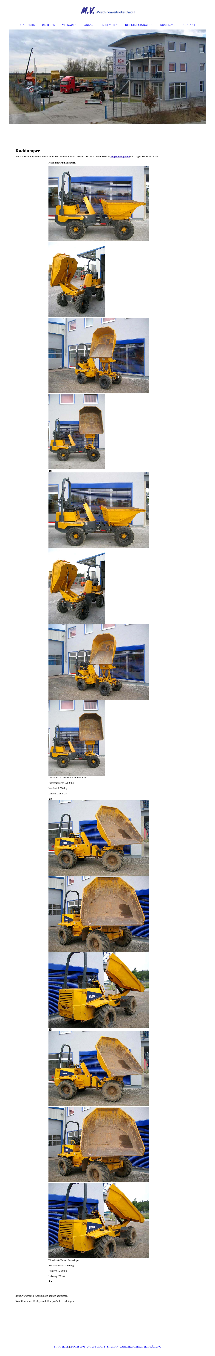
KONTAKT (189, 25)
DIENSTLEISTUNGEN (137, 25)
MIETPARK (108, 25)
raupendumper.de (120, 156)
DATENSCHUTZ (96, 1346)
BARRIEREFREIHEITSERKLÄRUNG (140, 1346)
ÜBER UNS (48, 25)
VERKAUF (68, 25)
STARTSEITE (27, 25)
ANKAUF (89, 25)
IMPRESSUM (77, 1346)
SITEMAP (112, 1346)
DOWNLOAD (167, 25)
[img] (107, 10)
